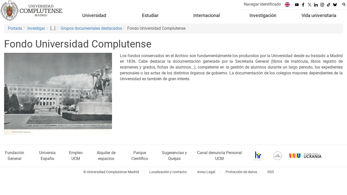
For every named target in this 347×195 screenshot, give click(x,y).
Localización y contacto (168, 172)
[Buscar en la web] (344, 4)
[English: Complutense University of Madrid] (287, 4)
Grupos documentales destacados (91, 28)
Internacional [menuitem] (206, 15)
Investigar (36, 28)
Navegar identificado (262, 4)
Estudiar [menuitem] (150, 15)
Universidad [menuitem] (94, 15)
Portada (15, 28)
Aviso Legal (206, 172)
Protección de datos (241, 172)
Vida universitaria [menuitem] (319, 15)
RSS (270, 172)
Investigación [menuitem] (262, 15)
